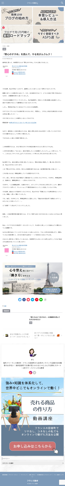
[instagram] (30, 372)
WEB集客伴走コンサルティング (44, 474)
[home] (34, 372)
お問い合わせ (32, 474)
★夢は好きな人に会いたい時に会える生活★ (22, 123)
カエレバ (18, 67)
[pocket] (28, 299)
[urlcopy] (45, 299)
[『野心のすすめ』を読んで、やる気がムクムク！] (32, 299)
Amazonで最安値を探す (19, 72)
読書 (5, 306)
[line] (41, 299)
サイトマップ (24, 474)
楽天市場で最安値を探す (20, 74)
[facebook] (24, 299)
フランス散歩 (32, 480)
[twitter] (19, 299)
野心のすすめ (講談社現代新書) (19, 66)
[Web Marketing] (32, 3)
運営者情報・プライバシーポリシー (10, 474)
